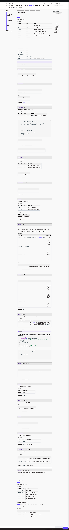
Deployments (9, 21)
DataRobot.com (61, 3)
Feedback (50, 3)
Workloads (26, 5)
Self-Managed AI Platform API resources (10, 34)
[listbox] (59, 527)
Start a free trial (46, 3)
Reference (40, 5)
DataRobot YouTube (55, 3)
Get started (8, 5)
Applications (21, 5)
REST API (7, 10)
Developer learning (9, 7)
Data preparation (9, 14)
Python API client (8, 11)
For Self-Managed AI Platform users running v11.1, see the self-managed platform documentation (57, 11)
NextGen (16, 5)
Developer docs (31, 5)
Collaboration (38, 10)
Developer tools (9, 20)
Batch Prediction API (9, 31)
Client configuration (10, 29)
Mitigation (8, 24)
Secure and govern (9, 26)
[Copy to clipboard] (50, 63)
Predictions (8, 25)
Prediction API (8, 30)
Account (44, 5)
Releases (36, 5)
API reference (15, 7)
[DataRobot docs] (9, 3)
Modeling (8, 15)
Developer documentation (20, 10)
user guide (44, 231)
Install (48, 5)
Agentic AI (12, 5)
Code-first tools (20, 7)
